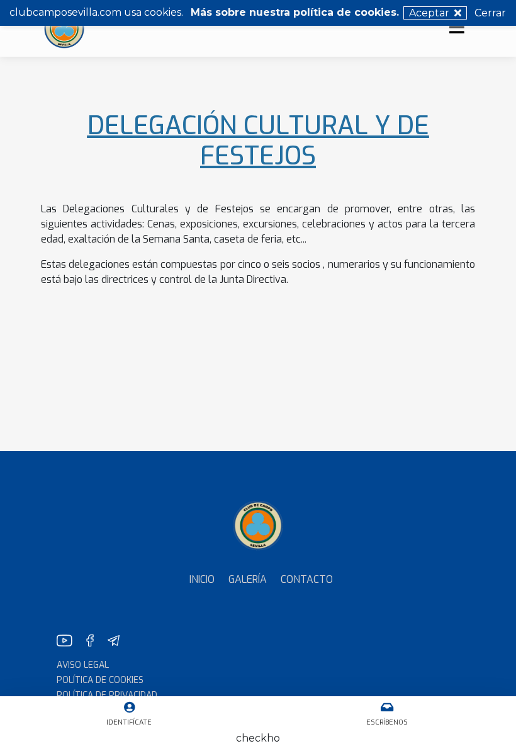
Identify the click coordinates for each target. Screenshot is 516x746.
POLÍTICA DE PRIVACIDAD (107, 695)
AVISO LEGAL (83, 665)
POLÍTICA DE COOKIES (100, 680)
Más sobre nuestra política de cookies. (295, 12)
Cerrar (490, 13)
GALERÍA (247, 579)
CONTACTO (307, 579)
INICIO (202, 579)
